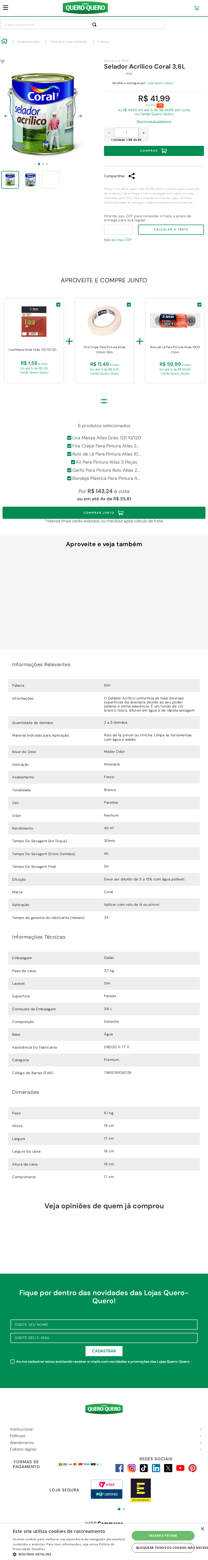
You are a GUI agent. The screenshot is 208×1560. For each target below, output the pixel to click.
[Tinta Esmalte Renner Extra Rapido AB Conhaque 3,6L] (167, 606)
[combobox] (82, 24)
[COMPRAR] (41, 650)
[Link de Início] (4, 41)
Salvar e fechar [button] (163, 1535)
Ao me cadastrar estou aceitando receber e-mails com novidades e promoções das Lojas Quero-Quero (102, 1361)
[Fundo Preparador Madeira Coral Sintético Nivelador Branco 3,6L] (41, 606)
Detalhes (38, 1549)
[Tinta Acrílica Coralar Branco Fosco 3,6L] (104, 606)
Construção (28, 42)
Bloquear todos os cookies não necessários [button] (165, 1548)
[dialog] (104, 1542)
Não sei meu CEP (118, 240)
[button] (154, 120)
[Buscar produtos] (95, 24)
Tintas (104, 42)
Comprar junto (99, 513)
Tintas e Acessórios (68, 42)
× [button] (202, 1529)
